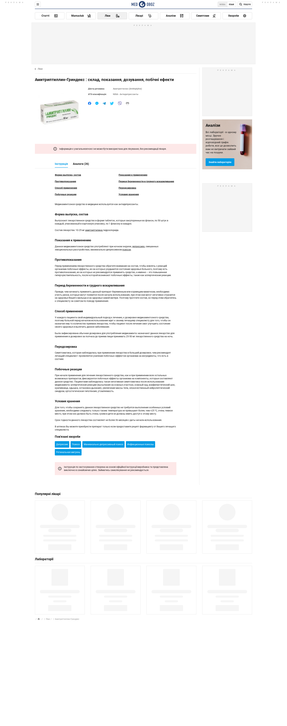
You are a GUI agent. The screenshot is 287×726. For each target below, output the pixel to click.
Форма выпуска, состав (68, 175)
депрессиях (138, 246)
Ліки (40, 69)
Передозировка (127, 188)
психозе (126, 249)
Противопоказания (65, 181)
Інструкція (61, 163)
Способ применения (66, 188)
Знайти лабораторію (220, 162)
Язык (231, 4)
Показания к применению (133, 175)
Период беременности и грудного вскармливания (146, 181)
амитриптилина (94, 230)
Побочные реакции (65, 194)
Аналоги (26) (81, 163)
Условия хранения (129, 194)
